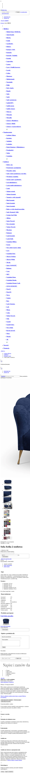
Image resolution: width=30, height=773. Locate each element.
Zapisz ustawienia (9, 771)
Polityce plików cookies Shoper (14, 760)
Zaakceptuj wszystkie (5, 701)
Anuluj (2, 771)
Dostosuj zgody (17, 699)
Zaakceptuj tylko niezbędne (7, 699)
